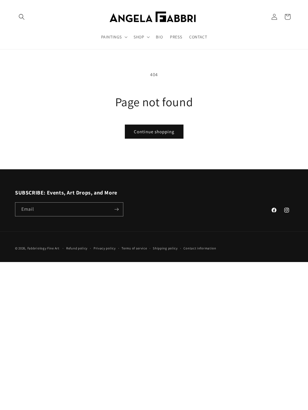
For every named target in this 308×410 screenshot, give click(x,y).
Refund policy (77, 248)
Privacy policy (105, 248)
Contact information (199, 248)
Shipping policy (165, 248)
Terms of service (134, 248)
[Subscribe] (116, 209)
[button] (21, 16)
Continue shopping (154, 131)
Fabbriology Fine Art (43, 248)
